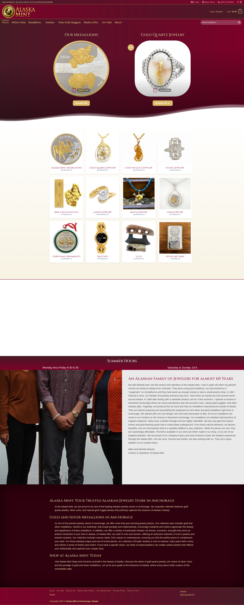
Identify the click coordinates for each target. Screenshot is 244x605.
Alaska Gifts (91, 22)
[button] (216, 11)
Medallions (34, 22)
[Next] (117, 68)
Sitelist (183, 591)
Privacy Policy (119, 591)
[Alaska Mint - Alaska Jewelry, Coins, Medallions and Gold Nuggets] (19, 11)
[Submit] (239, 22)
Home (5, 22)
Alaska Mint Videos (86, 591)
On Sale (107, 22)
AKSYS (190, 595)
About (118, 22)
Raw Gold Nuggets (70, 22)
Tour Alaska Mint (103, 591)
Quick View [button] (83, 90)
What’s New (19, 22)
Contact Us (71, 591)
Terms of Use (133, 591)
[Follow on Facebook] (238, 2)
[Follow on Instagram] (241, 2)
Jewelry (49, 22)
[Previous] (46, 68)
